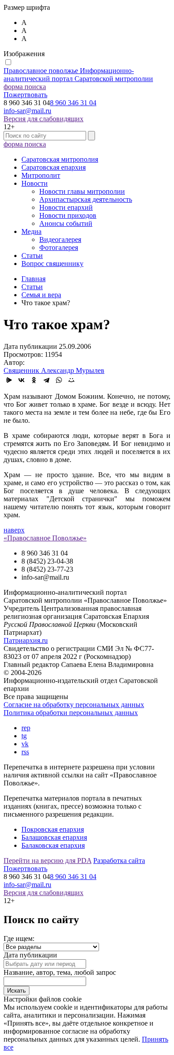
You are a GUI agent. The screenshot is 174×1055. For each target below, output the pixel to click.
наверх (14, 530)
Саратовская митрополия (59, 159)
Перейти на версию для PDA (47, 860)
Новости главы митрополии (82, 191)
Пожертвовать (25, 94)
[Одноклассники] (34, 380)
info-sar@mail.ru (27, 110)
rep (25, 728)
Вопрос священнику (52, 263)
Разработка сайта (119, 860)
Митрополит (40, 175)
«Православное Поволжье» (45, 538)
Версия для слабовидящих (43, 119)
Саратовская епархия (53, 167)
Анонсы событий (65, 223)
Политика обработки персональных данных (71, 712)
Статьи (32, 255)
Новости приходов (67, 215)
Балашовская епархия (54, 837)
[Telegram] (46, 380)
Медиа (31, 231)
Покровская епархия (52, 829)
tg (24, 736)
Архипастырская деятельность (85, 199)
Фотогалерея (58, 247)
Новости (34, 183)
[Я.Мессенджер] (9, 380)
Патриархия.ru (26, 640)
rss (25, 752)
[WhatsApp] (59, 380)
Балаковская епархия (53, 845)
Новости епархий (66, 207)
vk (25, 744)
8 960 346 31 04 (73, 102)
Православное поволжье (78, 74)
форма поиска (25, 86)
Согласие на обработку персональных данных (74, 704)
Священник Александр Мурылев (54, 370)
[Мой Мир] (71, 380)
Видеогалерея (60, 239)
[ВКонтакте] (21, 380)
